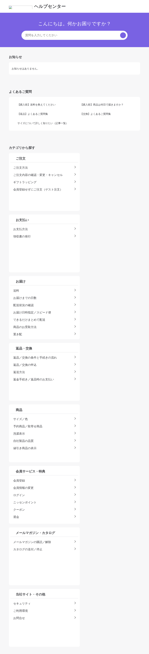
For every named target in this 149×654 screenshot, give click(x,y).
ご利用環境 (20, 611)
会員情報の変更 (23, 488)
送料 (16, 290)
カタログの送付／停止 (27, 549)
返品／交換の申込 (25, 365)
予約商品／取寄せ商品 (27, 426)
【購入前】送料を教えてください (36, 104)
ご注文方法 (20, 167)
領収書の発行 (22, 236)
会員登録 (19, 480)
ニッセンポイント (25, 502)
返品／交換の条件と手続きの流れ (35, 357)
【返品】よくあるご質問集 (32, 113)
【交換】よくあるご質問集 (95, 113)
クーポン (19, 509)
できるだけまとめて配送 (29, 319)
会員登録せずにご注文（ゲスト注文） (38, 189)
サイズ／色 (20, 419)
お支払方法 (20, 229)
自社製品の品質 (23, 441)
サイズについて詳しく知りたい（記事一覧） (42, 123)
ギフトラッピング (25, 182)
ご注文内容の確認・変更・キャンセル (38, 175)
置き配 (17, 334)
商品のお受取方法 (25, 327)
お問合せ (19, 618)
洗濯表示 (19, 433)
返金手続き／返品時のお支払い (33, 379)
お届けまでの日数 (25, 298)
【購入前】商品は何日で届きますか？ (102, 104)
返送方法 (19, 372)
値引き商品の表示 (25, 448)
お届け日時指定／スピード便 (32, 312)
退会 (16, 517)
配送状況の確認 (23, 305)
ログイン (19, 495)
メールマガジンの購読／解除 (32, 542)
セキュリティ (22, 603)
